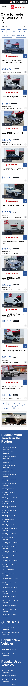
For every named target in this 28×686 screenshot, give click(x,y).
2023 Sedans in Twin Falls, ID (9, 592)
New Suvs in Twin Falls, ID (8, 654)
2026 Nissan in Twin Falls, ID (8, 574)
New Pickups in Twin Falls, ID (9, 650)
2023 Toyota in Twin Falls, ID (9, 511)
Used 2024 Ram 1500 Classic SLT (11, 279)
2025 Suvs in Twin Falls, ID (8, 470)
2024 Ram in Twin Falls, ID (8, 538)
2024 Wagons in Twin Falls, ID (9, 583)
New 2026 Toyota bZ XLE (12, 169)
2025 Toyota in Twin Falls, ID (9, 484)
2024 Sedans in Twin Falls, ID (9, 534)
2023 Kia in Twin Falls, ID (8, 525)
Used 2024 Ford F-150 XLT (13, 133)
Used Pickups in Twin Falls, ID (9, 676)
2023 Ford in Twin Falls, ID (8, 488)
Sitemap (14, 684)
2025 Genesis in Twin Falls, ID (9, 610)
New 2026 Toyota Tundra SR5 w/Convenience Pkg (12, 61)
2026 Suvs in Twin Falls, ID (8, 452)
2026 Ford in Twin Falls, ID (8, 570)
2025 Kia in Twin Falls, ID (8, 556)
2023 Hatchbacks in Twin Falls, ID (10, 543)
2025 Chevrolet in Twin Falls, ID (9, 552)
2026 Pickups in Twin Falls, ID (9, 457)
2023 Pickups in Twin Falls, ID (9, 507)
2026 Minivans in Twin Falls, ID (9, 516)
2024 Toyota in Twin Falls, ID (9, 475)
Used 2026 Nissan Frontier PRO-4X (13, 243)
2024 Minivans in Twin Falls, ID (9, 529)
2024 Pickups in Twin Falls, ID (9, 479)
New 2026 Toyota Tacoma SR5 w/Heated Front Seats (13, 388)
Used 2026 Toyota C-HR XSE (14, 350)
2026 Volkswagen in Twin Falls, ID (10, 579)
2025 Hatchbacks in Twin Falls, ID (10, 601)
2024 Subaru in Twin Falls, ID (9, 502)
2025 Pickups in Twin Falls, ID (9, 606)
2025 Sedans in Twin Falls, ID (9, 493)
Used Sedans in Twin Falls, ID (9, 680)
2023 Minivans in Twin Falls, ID (9, 588)
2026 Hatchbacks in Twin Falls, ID (10, 561)
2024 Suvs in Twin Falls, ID (8, 461)
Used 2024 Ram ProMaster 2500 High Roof (13, 315)
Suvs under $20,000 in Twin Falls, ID (10, 628)
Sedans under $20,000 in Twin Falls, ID (11, 633)
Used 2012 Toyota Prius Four (14, 97)
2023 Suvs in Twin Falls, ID (8, 466)
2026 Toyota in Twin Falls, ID (9, 448)
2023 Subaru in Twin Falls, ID (9, 547)
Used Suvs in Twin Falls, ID (8, 671)
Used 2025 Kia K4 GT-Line (13, 205)
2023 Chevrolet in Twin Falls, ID (9, 597)
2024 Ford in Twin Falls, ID (8, 520)
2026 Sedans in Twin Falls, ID (9, 565)
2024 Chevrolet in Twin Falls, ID (9, 497)
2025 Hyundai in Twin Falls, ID (9, 615)
